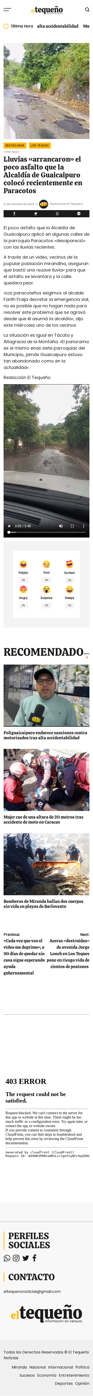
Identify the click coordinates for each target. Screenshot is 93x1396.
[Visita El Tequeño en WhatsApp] (7, 1259)
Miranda (19, 1367)
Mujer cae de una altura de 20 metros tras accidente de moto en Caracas (43, 819)
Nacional (37, 1367)
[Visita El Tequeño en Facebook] (34, 1259)
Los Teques (40, 145)
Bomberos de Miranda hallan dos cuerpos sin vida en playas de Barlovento (43, 904)
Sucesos (27, 1375)
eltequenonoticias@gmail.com (32, 1291)
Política (82, 1367)
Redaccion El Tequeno (66, 204)
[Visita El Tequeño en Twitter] (25, 1259)
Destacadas (15, 145)
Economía (46, 1375)
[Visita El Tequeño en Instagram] (16, 1259)
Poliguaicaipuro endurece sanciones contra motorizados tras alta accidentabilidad (45, 735)
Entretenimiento (74, 1375)
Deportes (64, 1383)
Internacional (60, 1367)
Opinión (82, 1383)
